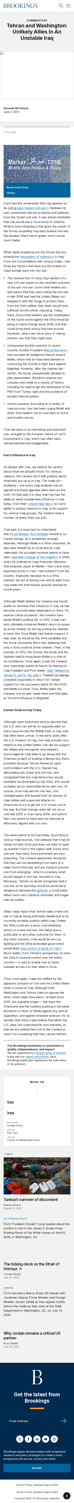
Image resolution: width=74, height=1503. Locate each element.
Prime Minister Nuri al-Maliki (29, 534)
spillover (42, 890)
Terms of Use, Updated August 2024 (37, 1492)
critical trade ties (39, 504)
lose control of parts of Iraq (39, 948)
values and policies (37, 1056)
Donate (37, 1468)
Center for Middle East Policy (23, 1140)
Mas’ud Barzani (54, 350)
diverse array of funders (51, 1053)
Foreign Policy (15, 1125)
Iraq (10, 1113)
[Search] (61, 6)
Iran (10, 1102)
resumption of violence (35, 256)
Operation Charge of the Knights (33, 557)
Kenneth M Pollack (16, 108)
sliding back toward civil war (27, 208)
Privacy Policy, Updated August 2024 (37, 1484)
